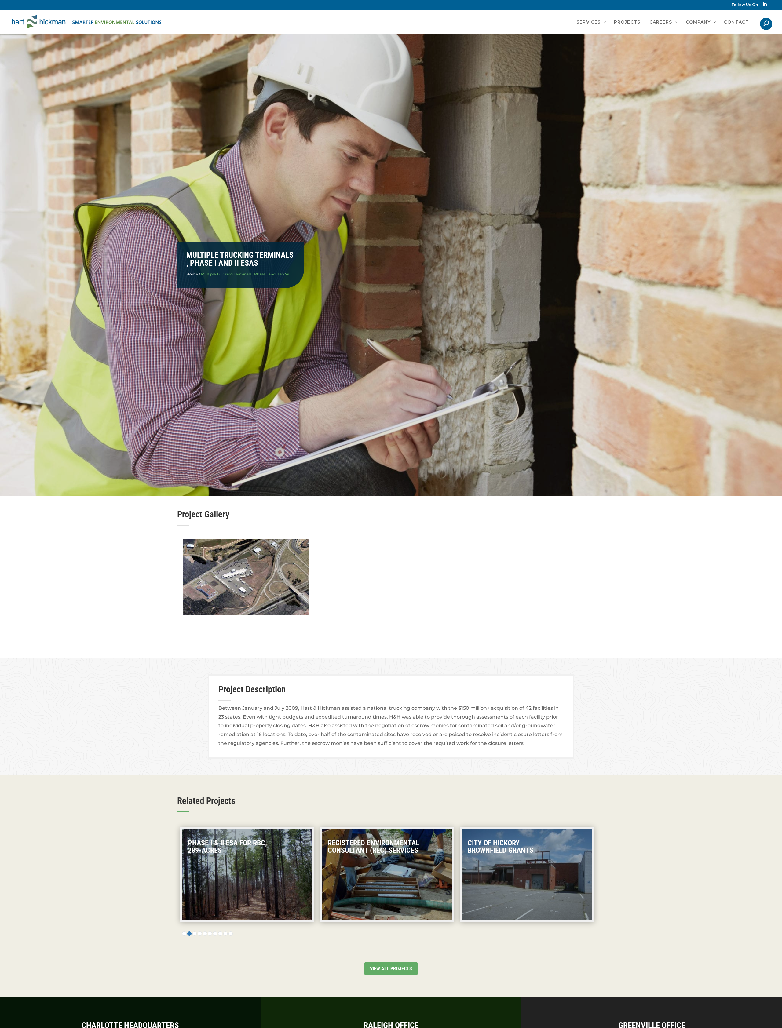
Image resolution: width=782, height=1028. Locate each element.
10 (230, 933)
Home (192, 274)
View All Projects (391, 968)
